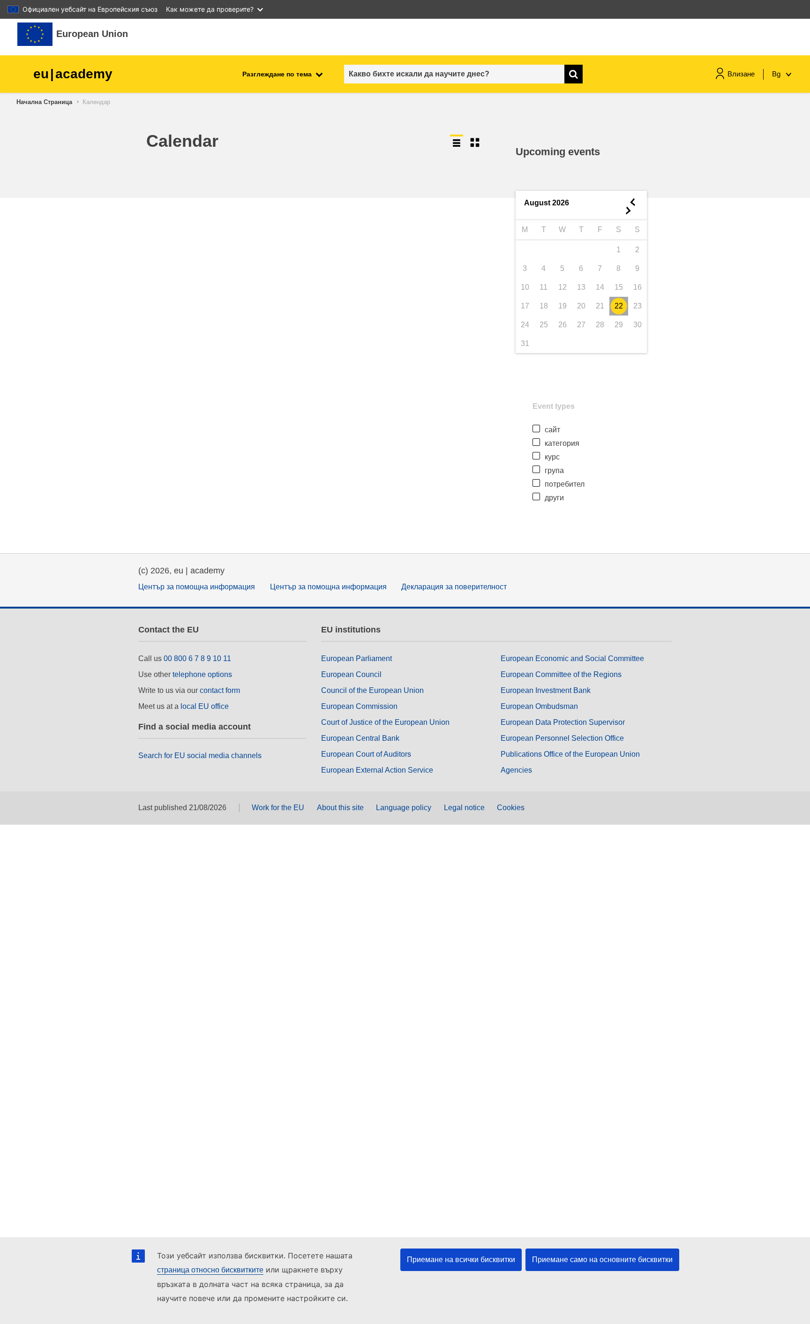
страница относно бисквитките (210, 1270)
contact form (220, 690)
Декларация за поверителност (454, 587)
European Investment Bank (546, 690)
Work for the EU (278, 808)
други (554, 498)
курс (552, 457)
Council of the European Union (372, 690)
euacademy (72, 74)
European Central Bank (360, 738)
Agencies (516, 770)
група (554, 470)
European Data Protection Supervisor (563, 722)
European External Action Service (377, 770)
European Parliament (356, 658)
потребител (565, 484)
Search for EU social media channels (200, 756)
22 (619, 306)
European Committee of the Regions (561, 674)
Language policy (403, 808)
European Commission (359, 706)
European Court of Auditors (366, 754)
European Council (351, 674)
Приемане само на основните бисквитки (602, 1260)
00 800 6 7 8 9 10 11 (197, 658)
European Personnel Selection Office (562, 738)
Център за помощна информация (196, 587)
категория (562, 443)
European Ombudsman (539, 706)
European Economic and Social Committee (572, 658)
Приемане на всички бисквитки (461, 1260)
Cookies (511, 808)
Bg (777, 74)
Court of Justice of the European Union (385, 722)
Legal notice (464, 808)
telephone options (202, 674)
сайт (552, 430)
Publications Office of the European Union (570, 754)
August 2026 (546, 203)
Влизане (741, 74)
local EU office (204, 706)
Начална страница (44, 101)
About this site (340, 808)
